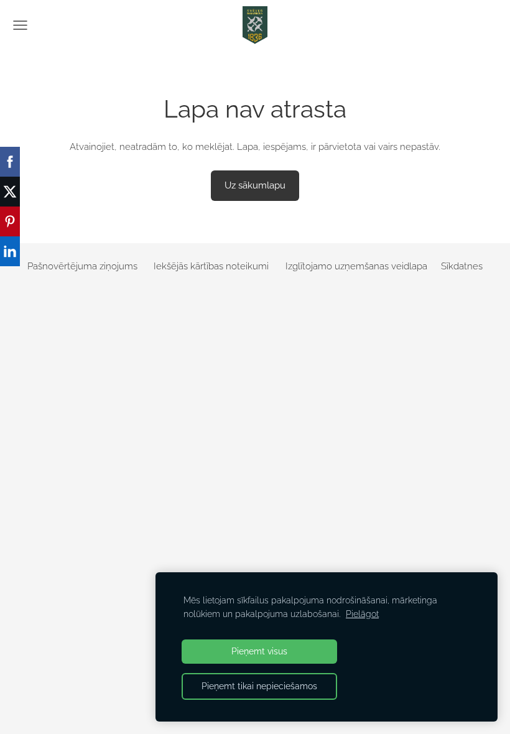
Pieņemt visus (259, 651)
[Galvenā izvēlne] (20, 25)
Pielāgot (362, 614)
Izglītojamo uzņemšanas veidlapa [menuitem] (356, 266)
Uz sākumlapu (255, 185)
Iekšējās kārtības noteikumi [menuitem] (211, 266)
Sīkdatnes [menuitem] (462, 266)
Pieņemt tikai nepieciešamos (259, 686)
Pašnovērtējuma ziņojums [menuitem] (82, 266)
